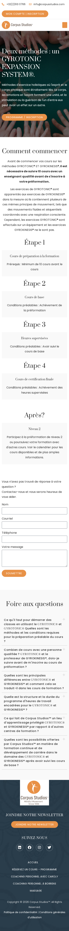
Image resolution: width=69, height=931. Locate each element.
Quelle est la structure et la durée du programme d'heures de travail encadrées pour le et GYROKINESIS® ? (31, 703)
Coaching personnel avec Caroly (34, 876)
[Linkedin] (19, 847)
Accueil (33, 862)
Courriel (7, 519)
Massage (36, 890)
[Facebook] (29, 847)
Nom (5, 504)
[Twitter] (49, 847)
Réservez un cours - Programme (34, 869)
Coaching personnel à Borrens (34, 883)
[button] (64, 25)
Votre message (12, 547)
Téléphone (9, 533)
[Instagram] (39, 847)
